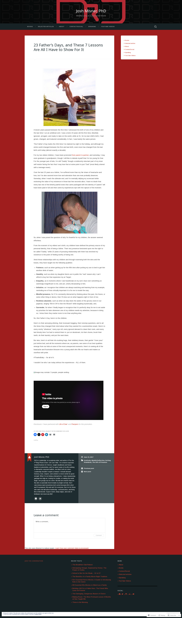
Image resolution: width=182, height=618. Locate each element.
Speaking (92, 26)
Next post (87, 471)
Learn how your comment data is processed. (72, 548)
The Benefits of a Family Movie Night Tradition (89, 576)
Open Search (155, 26)
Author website (40, 498)
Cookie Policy (37, 614)
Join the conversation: (34, 561)
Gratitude (87, 460)
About (61, 26)
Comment (99, 535)
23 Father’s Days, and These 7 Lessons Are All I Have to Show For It (68, 47)
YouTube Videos (108, 26)
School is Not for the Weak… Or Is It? (86, 573)
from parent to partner (80, 155)
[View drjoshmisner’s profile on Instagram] (126, 594)
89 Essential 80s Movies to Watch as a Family (89, 585)
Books (30, 26)
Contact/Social (76, 26)
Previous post (89, 468)
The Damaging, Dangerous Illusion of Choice (89, 594)
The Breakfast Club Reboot (82, 565)
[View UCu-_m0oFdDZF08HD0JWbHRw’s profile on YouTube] (133, 594)
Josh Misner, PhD (91, 10)
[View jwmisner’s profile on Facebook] (119, 594)
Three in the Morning (80, 602)
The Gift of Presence (99, 462)
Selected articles (46, 26)
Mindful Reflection (98, 460)
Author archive (36, 498)
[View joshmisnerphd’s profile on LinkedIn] (130, 594)
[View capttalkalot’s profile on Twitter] (122, 594)
